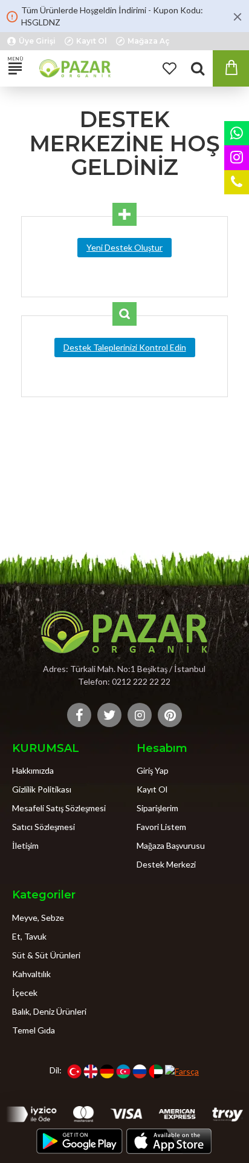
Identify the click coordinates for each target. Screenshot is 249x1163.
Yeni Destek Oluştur (124, 247)
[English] (90, 1071)
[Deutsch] (107, 1071)
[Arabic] (156, 1071)
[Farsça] (182, 1071)
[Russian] (139, 1071)
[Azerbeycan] (123, 1071)
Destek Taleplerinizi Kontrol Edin (124, 347)
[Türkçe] (74, 1071)
